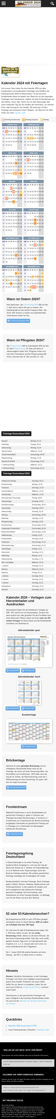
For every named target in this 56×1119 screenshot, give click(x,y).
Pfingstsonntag (16, 346)
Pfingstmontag (19, 349)
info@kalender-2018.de (32, 987)
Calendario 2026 (42, 1030)
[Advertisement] (28, 37)
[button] (52, 4)
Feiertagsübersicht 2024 (18, 787)
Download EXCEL (30, 746)
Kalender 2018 (38, 1055)
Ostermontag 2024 (31, 305)
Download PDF (14, 670)
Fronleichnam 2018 (16, 834)
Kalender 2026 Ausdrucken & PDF (22, 1026)
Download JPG (30, 670)
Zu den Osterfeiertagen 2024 (19, 321)
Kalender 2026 (20, 113)
